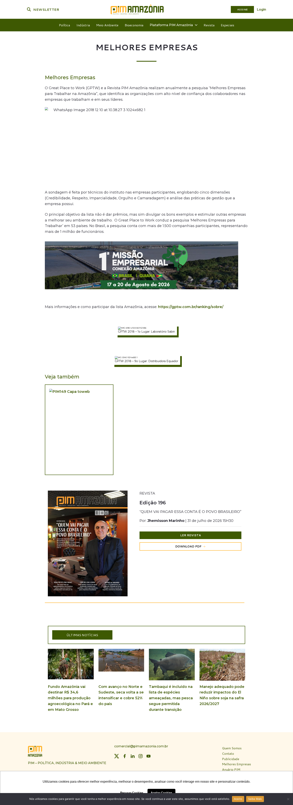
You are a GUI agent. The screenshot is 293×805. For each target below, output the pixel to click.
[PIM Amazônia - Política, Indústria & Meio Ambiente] (137, 9)
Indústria (83, 25)
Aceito (238, 798)
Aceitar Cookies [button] (161, 792)
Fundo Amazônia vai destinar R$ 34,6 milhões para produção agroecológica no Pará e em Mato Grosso (70, 698)
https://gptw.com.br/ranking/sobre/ (190, 307)
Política (64, 25)
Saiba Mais (255, 798)
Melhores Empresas (236, 764)
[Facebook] (124, 756)
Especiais (227, 25)
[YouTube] (148, 756)
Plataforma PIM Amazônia (171, 25)
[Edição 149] (79, 429)
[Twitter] (116, 756)
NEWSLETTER (46, 9)
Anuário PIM (231, 769)
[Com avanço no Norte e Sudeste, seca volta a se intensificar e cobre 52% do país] (121, 671)
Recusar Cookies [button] (131, 792)
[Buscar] (29, 9)
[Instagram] (140, 756)
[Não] (288, 799)
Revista (209, 25)
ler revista (190, 535)
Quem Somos (232, 748)
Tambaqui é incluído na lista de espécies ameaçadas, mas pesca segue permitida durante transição (171, 698)
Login (261, 9)
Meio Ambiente (107, 25)
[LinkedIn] (132, 756)
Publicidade (230, 759)
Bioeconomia (134, 25)
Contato (228, 753)
